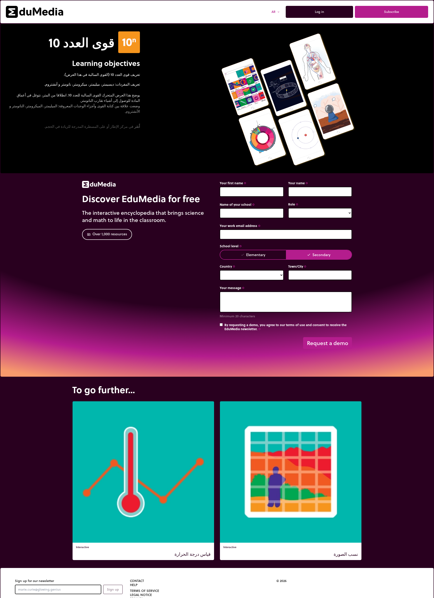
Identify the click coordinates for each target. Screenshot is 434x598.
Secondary (318, 254)
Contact (137, 581)
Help (133, 585)
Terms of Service (144, 591)
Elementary (253, 254)
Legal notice (141, 595)
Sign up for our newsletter (34, 581)
